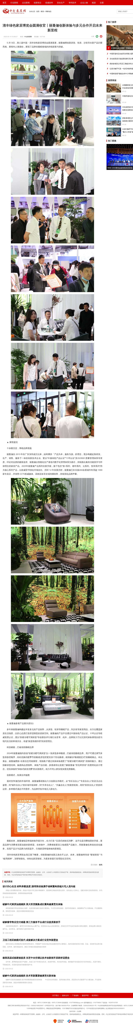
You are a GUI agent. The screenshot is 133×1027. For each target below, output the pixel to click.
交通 (102, 2)
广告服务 (75, 995)
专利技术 (72, 2)
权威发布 (49, 2)
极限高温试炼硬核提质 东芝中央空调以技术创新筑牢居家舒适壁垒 (36, 957)
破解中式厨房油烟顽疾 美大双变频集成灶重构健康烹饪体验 (33, 904)
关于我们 (55, 995)
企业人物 (84, 2)
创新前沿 (37, 2)
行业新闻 (14, 2)
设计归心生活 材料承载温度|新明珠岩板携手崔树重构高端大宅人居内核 (39, 886)
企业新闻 (26, 2)
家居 (42, 11)
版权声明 (85, 995)
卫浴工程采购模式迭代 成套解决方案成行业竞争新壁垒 (30, 939)
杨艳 (100, 865)
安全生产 (61, 2)
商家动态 (48, 11)
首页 (4, 2)
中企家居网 (28, 37)
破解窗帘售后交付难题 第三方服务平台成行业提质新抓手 (31, 922)
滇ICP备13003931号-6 (62, 1005)
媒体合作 (65, 995)
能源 (94, 2)
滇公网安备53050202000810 (114, 1008)
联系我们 (95, 995)
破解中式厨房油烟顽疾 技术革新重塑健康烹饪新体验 (29, 975)
